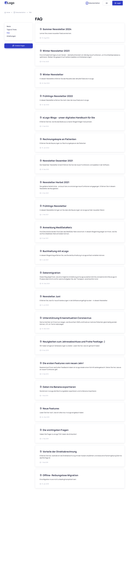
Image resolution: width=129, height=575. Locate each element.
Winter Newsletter (53, 74)
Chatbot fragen (20, 46)
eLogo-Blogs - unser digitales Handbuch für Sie (69, 117)
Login (119, 3)
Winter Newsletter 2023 (56, 50)
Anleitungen (11, 36)
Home (8, 12)
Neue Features (51, 408)
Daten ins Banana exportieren (59, 386)
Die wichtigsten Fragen (55, 429)
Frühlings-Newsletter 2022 (58, 96)
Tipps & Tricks (12, 30)
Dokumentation (94, 3)
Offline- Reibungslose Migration (60, 475)
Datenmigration (51, 272)
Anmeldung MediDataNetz (57, 227)
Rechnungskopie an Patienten (59, 139)
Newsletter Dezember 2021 (58, 160)
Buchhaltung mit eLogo (56, 251)
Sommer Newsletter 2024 (57, 29)
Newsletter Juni (51, 296)
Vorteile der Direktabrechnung (60, 451)
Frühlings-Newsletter (55, 205)
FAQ (30, 12)
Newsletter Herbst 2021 (56, 182)
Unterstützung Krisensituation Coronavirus (67, 317)
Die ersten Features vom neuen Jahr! (63, 363)
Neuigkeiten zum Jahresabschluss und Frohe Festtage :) (74, 341)
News (9, 26)
